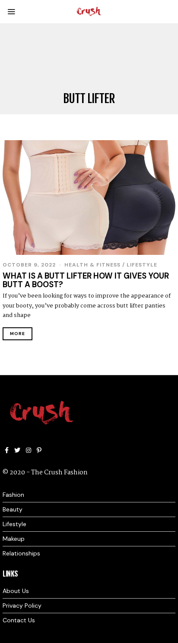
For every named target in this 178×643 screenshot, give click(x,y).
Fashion (13, 495)
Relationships (21, 553)
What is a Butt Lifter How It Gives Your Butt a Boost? (86, 280)
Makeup (14, 539)
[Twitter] (17, 450)
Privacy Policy (22, 605)
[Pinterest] (39, 450)
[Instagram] (28, 450)
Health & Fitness (92, 264)
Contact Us (19, 620)
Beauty (12, 509)
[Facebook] (7, 450)
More (17, 333)
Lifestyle (142, 264)
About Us (16, 591)
